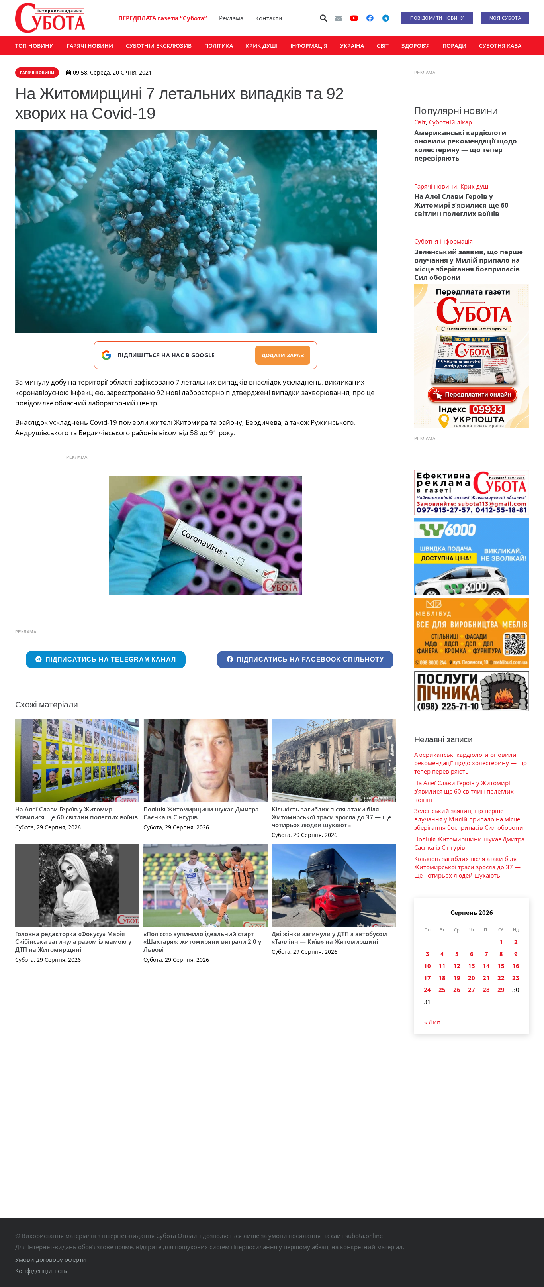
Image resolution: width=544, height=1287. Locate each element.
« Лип (432, 1022)
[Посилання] (50, 18)
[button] (323, 18)
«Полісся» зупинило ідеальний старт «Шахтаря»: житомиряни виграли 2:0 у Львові (202, 941)
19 (456, 978)
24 (427, 990)
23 (515, 978)
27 (471, 990)
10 (427, 966)
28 (486, 990)
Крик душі (475, 186)
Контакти (268, 18)
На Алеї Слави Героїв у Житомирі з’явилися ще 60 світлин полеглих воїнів (76, 813)
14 (486, 966)
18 (442, 978)
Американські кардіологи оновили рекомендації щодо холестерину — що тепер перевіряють (465, 145)
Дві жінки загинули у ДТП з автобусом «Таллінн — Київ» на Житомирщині (329, 938)
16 (515, 966)
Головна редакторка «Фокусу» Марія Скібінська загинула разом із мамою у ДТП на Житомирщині (73, 941)
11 (442, 966)
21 (486, 978)
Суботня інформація (443, 241)
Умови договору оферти (50, 1259)
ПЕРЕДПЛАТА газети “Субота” (162, 18)
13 (471, 966)
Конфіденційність (41, 1271)
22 (501, 978)
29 (501, 990)
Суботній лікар (450, 122)
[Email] (338, 18)
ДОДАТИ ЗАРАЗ (283, 355)
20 (471, 978)
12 (456, 966)
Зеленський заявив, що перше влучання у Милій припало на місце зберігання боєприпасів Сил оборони (468, 264)
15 (501, 966)
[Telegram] (386, 18)
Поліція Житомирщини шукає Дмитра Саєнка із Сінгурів (201, 813)
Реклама (231, 18)
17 (427, 978)
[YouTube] (354, 18)
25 (442, 990)
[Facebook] (370, 18)
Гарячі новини (435, 186)
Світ (420, 122)
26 (456, 990)
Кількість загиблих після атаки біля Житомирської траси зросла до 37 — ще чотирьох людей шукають (331, 817)
